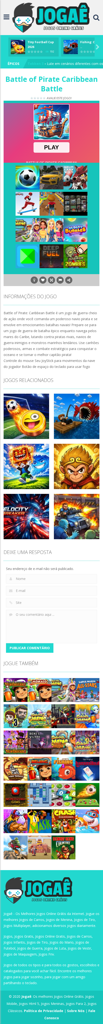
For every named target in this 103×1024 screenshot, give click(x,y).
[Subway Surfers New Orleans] (16, 742)
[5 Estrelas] (44, 98)
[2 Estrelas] (35, 98)
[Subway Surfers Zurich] (63, 742)
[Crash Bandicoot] (63, 821)
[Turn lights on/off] (34, 280)
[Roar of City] (16, 821)
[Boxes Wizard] (40, 742)
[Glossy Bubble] (75, 229)
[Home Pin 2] (40, 847)
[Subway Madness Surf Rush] (51, 203)
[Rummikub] (87, 768)
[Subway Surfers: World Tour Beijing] (40, 768)
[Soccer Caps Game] (87, 794)
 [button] (60, 280)
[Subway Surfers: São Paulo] (40, 716)
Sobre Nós (76, 1010)
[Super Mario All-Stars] (87, 689)
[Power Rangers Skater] (28, 203)
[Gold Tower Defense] (16, 768)
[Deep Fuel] (51, 256)
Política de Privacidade (43, 1010)
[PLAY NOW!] (18, 46)
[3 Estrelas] (38, 98)
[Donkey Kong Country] (63, 847)
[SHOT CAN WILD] (75, 177)
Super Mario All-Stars (46, 63)
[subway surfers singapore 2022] (28, 229)
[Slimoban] (40, 794)
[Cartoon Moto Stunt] (16, 847)
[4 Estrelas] (41, 98)
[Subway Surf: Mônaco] (40, 689)
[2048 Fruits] (63, 794)
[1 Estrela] (32, 98)
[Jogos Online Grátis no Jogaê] (52, 17)
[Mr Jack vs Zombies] (63, 716)
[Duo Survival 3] (16, 716)
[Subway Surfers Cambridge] (87, 742)
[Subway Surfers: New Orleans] (16, 689)
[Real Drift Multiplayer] (51, 177)
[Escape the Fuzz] (75, 203)
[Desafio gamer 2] (28, 256)
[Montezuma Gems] (16, 794)
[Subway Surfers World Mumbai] (87, 716)
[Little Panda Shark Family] (87, 821)
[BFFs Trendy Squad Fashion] (51, 229)
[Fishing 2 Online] (63, 768)
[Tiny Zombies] (75, 256)
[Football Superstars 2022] (28, 177)
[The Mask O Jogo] (40, 821)
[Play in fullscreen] (51, 280)
